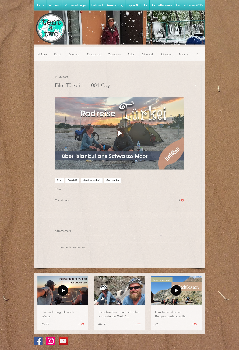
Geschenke (112, 180)
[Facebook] (38, 341)
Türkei (58, 189)
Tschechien (114, 54)
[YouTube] (63, 341)
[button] (76, 5)
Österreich (74, 54)
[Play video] (119, 133)
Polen (131, 54)
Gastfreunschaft (91, 180)
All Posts (42, 54)
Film (59, 180)
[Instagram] (50, 341)
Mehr (182, 54)
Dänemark (147, 54)
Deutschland (94, 54)
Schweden (166, 54)
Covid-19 (72, 180)
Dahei (57, 54)
